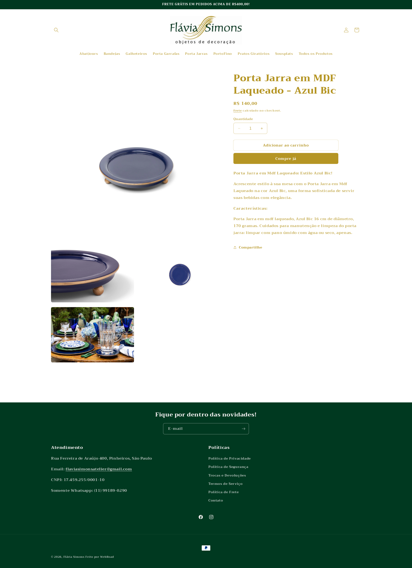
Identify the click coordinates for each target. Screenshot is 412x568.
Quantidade (243, 119)
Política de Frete (223, 492)
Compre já (285, 159)
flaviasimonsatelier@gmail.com (99, 469)
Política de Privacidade (229, 458)
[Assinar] (243, 428)
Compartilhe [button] (250, 247)
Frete (237, 110)
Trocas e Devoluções (227, 475)
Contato (215, 500)
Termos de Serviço (225, 484)
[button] (56, 30)
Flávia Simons (74, 557)
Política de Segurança (228, 467)
